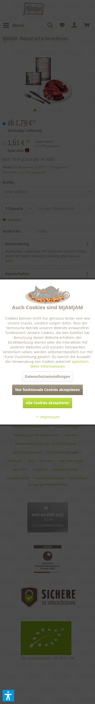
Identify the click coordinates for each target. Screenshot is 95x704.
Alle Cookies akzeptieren (47, 403)
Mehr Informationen (47, 366)
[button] (8, 695)
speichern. (81, 361)
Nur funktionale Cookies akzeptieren (47, 389)
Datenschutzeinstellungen (47, 376)
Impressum (49, 417)
